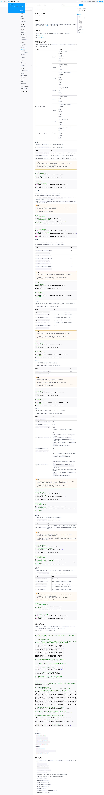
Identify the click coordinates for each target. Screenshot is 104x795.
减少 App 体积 (23, 71)
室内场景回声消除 (24, 75)
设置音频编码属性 (24, 39)
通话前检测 (22, 34)
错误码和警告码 (23, 83)
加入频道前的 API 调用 (24, 70)
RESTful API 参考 (24, 63)
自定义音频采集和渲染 (24, 52)
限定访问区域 (23, 54)
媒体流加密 (22, 45)
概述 (21, 62)
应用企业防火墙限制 (24, 88)
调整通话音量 (23, 37)
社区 (85, 1)
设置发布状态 (23, 55)
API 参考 (22, 81)
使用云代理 (22, 32)
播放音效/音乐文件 (24, 47)
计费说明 (22, 18)
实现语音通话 (23, 26)
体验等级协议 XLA (24, 91)
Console (78, 1)
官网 (82, 1)
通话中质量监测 (23, 44)
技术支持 (89, 1)
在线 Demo (48, 25)
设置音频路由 (23, 57)
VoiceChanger (40, 35)
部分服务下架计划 (24, 21)
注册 (101, 1)
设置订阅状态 (23, 73)
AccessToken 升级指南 (24, 86)
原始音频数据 (23, 50)
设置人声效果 (23, 49)
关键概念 (22, 16)
